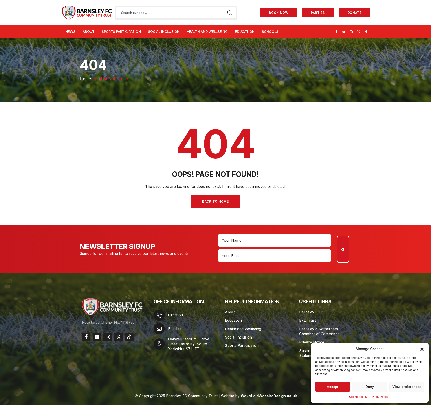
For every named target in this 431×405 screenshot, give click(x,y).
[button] (422, 349)
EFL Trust (307, 320)
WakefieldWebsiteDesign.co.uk (269, 396)
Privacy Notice (311, 342)
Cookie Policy (358, 396)
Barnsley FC (309, 312)
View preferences (406, 387)
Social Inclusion (238, 337)
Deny (370, 387)
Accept (332, 387)
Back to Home (215, 201)
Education (233, 320)
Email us (175, 328)
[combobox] (168, 12)
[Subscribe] (343, 249)
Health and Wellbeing (243, 329)
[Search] (229, 12)
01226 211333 (179, 315)
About (230, 312)
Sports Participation (242, 345)
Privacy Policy (379, 396)
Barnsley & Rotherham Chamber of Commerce (319, 331)
